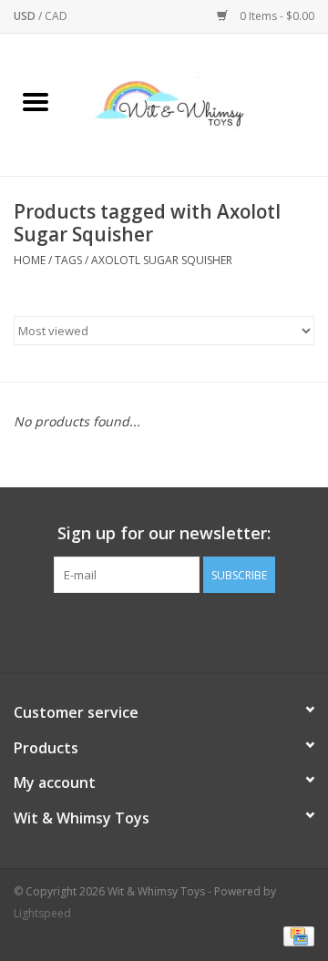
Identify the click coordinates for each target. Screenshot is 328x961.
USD (26, 16)
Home (30, 260)
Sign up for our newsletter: (164, 533)
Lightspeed (42, 913)
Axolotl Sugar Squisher (161, 260)
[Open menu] (35, 101)
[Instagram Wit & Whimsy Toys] (180, 630)
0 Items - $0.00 (275, 16)
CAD (56, 16)
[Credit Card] (295, 936)
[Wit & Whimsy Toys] (199, 103)
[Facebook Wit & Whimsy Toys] (147, 630)
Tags (68, 260)
